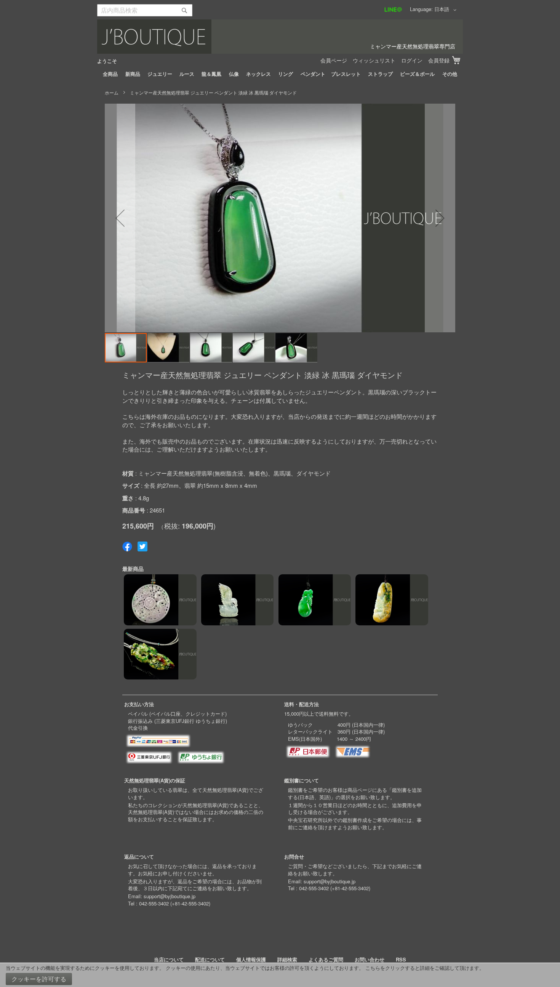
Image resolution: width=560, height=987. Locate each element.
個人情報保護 (251, 959)
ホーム (111, 92)
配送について (210, 959)
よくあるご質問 (326, 959)
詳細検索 (287, 959)
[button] (446, 10)
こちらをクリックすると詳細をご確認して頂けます (422, 967)
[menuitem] (110, 74)
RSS (401, 959)
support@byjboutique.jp (169, 896)
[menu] (280, 74)
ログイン (411, 60)
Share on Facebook (127, 546)
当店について (169, 959)
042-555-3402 (154, 903)
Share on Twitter (142, 546)
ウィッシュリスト (374, 60)
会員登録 (439, 60)
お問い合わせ (369, 959)
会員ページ (333, 60)
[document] (280, 975)
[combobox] (144, 10)
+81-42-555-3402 (190, 903)
